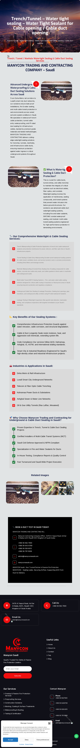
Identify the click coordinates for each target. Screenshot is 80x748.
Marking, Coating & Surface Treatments (19, 706)
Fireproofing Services (13, 699)
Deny (26, 740)
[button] (49, 723)
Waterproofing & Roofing (14, 710)
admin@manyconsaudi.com (28, 556)
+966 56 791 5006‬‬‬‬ (25, 551)
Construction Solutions (13, 703)
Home (38, 38)
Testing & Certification (13, 714)
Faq (49, 655)
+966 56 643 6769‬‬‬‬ (25, 546)
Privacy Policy (29, 744)
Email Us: (16, 617)
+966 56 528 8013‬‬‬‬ (25, 548)
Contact (51, 652)
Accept (10, 740)
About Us (51, 648)
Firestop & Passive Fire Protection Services (17, 695)
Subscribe (17, 676)
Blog (49, 659)
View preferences (42, 740)
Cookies (21, 744)
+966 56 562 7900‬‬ (25, 543)
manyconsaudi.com (25, 562)
